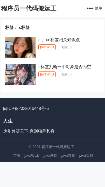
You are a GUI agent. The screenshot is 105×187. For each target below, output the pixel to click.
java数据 (68, 155)
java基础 (50, 155)
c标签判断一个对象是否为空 (64, 66)
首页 (16, 155)
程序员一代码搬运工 (29, 8)
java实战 (86, 155)
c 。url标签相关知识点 (59, 39)
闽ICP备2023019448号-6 (26, 108)
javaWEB (47, 47)
